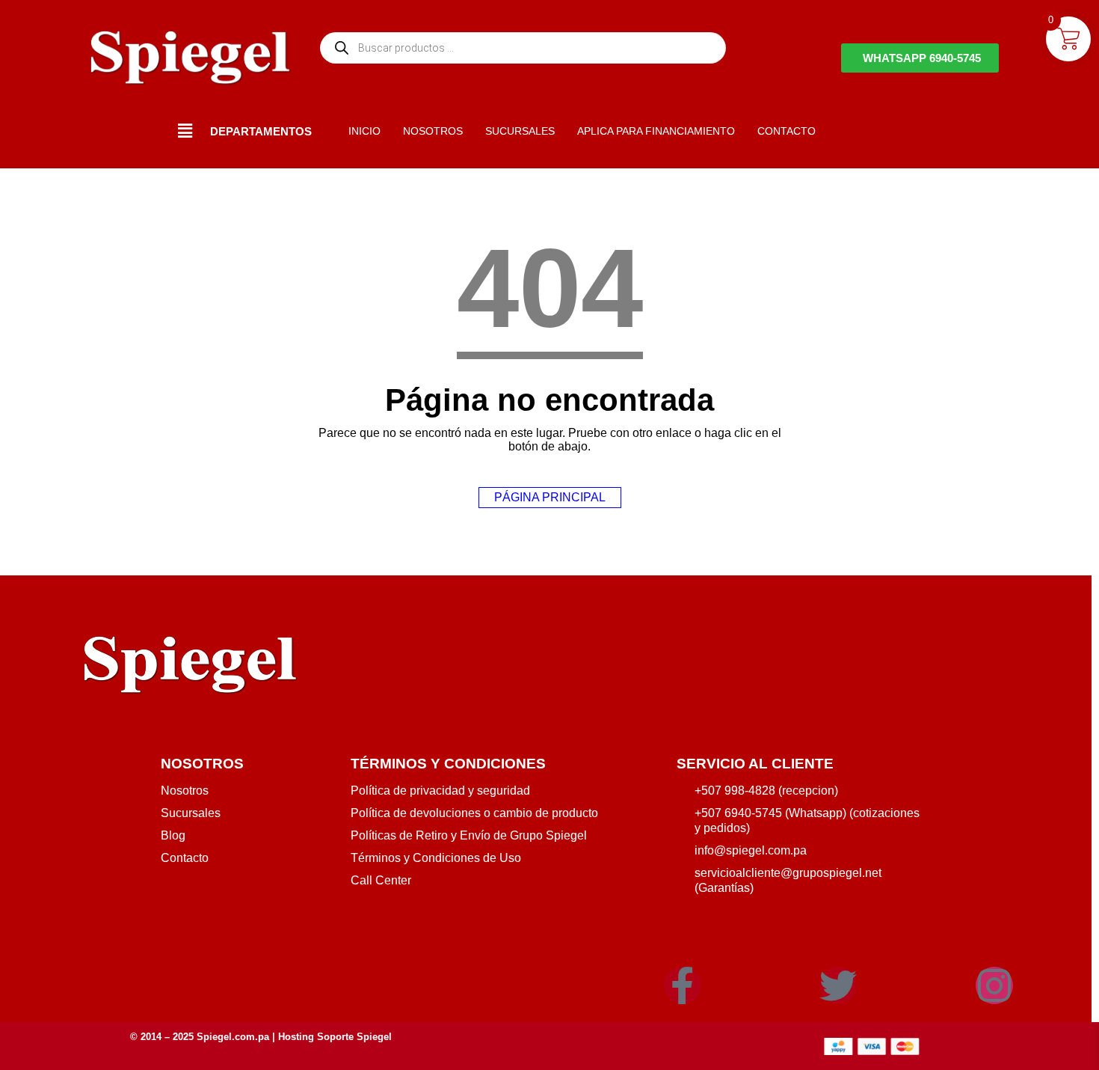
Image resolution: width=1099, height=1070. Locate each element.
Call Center (381, 880)
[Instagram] (994, 985)
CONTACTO (786, 131)
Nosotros (185, 790)
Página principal (550, 497)
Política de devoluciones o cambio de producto (474, 813)
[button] (185, 131)
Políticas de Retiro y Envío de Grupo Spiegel (469, 835)
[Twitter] (838, 985)
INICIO (364, 131)
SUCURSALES (520, 131)
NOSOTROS (433, 131)
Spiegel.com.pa (233, 1036)
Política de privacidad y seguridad (440, 790)
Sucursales (191, 813)
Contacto (185, 858)
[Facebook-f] (682, 985)
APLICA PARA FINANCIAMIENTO (656, 131)
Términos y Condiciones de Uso (436, 858)
